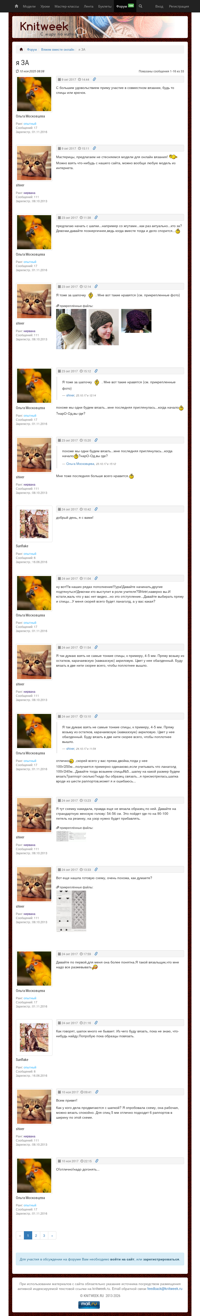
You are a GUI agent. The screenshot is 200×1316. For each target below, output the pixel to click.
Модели (29, 6)
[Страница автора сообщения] (34, 94)
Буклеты (104, 6)
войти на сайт (122, 1259)
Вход (159, 6)
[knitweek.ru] (50, 27)
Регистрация (179, 6)
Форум (124, 6)
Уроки (45, 6)
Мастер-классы (67, 6)
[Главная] (21, 49)
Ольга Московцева (80, 463)
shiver (70, 395)
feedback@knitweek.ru (164, 1288)
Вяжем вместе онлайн (57, 49)
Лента (88, 6)
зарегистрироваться (161, 1259)
